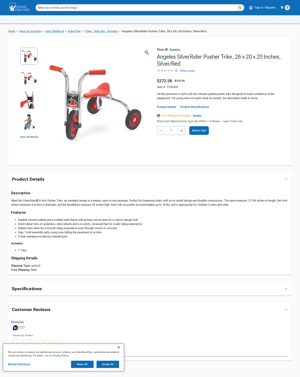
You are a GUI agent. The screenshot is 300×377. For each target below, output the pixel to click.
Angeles (175, 49)
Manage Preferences (19, 364)
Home (11, 31)
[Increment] (181, 130)
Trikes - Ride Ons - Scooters (101, 31)
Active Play (74, 31)
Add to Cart (199, 130)
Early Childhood (54, 31)
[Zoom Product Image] (147, 53)
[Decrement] (160, 130)
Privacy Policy (61, 355)
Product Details (166, 106)
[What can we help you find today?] (240, 8)
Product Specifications (194, 106)
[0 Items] (282, 7)
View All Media (29, 137)
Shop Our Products (30, 31)
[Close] (119, 347)
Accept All (107, 364)
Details (197, 115)
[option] (29, 59)
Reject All (82, 364)
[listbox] (29, 92)
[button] (262, 8)
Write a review (187, 70)
